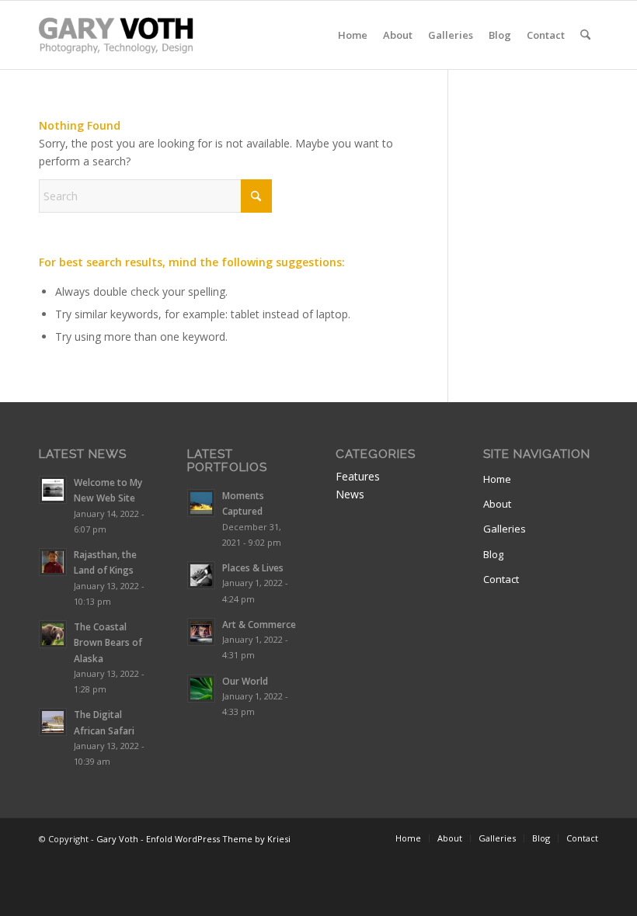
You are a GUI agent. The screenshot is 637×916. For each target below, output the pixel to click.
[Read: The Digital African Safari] (53, 722)
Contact (501, 579)
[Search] (585, 35)
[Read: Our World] (201, 689)
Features (358, 476)
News (350, 494)
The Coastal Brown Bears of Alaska (108, 642)
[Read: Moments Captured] (201, 503)
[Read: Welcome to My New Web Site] (53, 490)
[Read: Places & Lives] (201, 575)
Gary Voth (117, 839)
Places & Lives (253, 567)
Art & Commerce (259, 624)
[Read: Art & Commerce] (201, 632)
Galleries (504, 529)
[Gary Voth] (116, 35)
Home (497, 479)
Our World (245, 681)
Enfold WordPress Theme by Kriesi (218, 839)
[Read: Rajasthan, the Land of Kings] (53, 562)
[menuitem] (352, 35)
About (497, 504)
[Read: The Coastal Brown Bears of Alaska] (53, 634)
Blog (493, 554)
